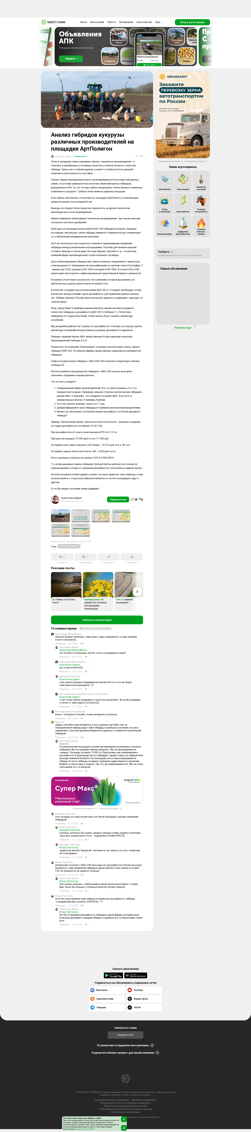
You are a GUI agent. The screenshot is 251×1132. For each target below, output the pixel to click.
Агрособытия (144, 22)
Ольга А (59, 722)
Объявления (126, 22)
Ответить (60, 643)
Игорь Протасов (68, 827)
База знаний (97, 22)
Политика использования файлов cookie (125, 1106)
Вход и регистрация (192, 22)
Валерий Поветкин (69, 676)
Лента (83, 22)
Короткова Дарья (68, 647)
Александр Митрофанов (68, 634)
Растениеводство (68, 546)
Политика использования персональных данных (125, 1109)
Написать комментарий (97, 619)
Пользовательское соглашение (112, 1099)
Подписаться (79, 156)
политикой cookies (85, 1129)
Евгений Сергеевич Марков (70, 711)
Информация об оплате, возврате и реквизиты (125, 1103)
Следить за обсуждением (97, 628)
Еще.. (158, 22)
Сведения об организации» (125, 1112)
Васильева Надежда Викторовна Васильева (83, 694)
